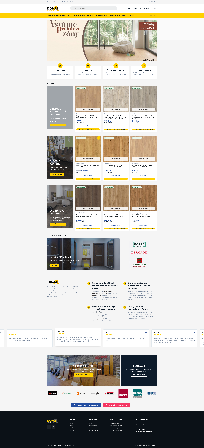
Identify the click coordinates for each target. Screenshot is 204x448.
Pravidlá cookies (151, 445)
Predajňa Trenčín (144, 8)
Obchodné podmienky (116, 425)
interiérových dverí (96, 295)
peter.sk (71, 445)
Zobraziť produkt (88, 126)
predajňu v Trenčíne (100, 319)
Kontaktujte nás (103, 317)
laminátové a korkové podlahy (99, 293)
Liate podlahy (73, 433)
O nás (90, 423)
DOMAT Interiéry (57, 445)
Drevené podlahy (57, 174)
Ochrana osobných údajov (141, 445)
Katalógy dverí (93, 425)
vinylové (111, 291)
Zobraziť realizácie (139, 374)
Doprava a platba (114, 423)
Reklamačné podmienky (116, 428)
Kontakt (154, 8)
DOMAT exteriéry (93, 430)
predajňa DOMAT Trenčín (83, 374)
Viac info (54, 265)
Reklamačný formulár (116, 430)
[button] (3, 338)
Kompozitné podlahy (58, 125)
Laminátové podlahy (58, 224)
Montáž (135, 8)
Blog (129, 8)
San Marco (92, 428)
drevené (106, 291)
